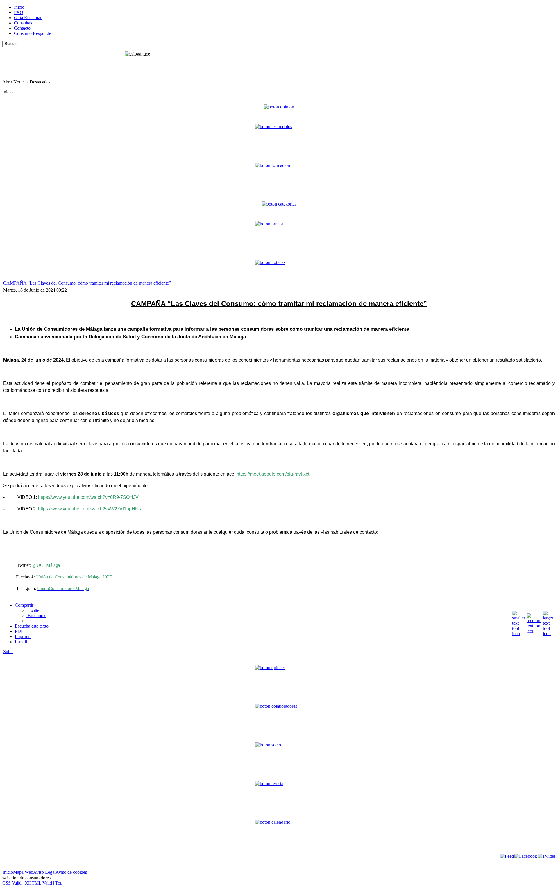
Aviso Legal (44, 872)
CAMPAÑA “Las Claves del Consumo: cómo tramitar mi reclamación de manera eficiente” (87, 282)
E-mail (21, 641)
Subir (8, 651)
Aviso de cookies (71, 872)
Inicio (8, 872)
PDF (19, 631)
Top (58, 882)
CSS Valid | (13, 882)
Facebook (36, 615)
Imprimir (23, 636)
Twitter (33, 610)
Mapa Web (23, 872)
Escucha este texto (32, 625)
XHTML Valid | (40, 882)
